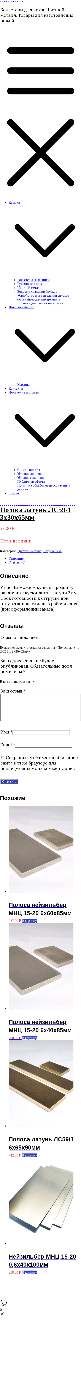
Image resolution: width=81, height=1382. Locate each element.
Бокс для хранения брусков (37, 291)
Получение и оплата (24, 392)
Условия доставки (30, 473)
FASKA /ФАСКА (12, 1)
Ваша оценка (9, 681)
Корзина (23, 384)
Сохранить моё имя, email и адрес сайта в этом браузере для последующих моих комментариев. (39, 763)
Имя (6, 732)
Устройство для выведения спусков (43, 295)
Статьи (14, 493)
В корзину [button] (29, 921)
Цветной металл (29, 287)
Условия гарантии (30, 477)
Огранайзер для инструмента (38, 299)
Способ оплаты (28, 470)
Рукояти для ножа (30, 284)
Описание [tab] (16, 558)
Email (7, 744)
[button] (45, 276)
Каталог (15, 202)
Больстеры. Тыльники (33, 280)
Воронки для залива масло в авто (41, 303)
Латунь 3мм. (52, 551)
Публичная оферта (31, 481)
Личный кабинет (21, 307)
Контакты (16, 388)
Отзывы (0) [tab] (17, 562)
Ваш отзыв (13, 691)
